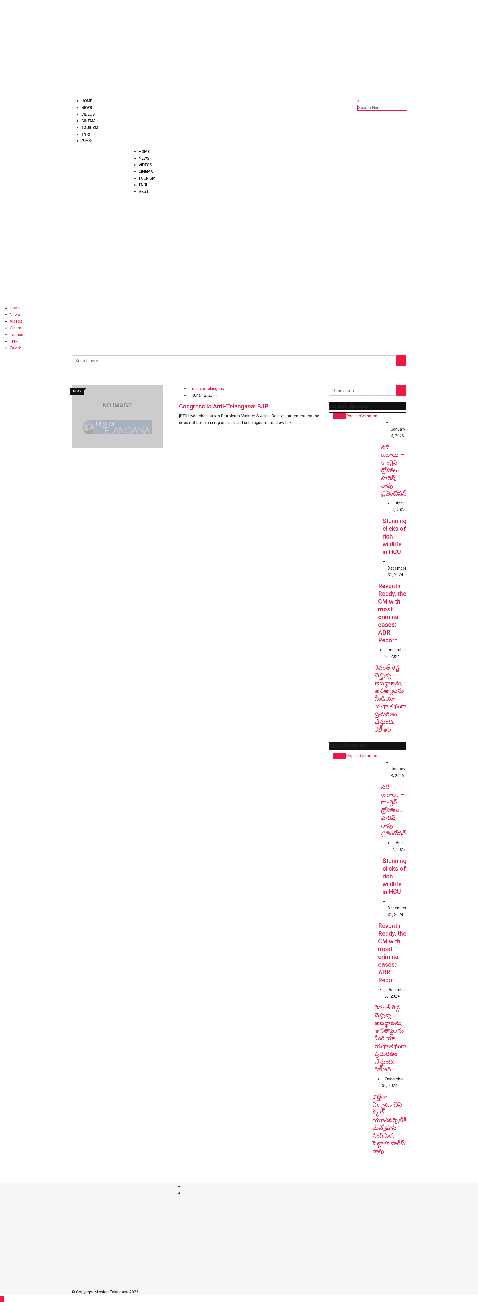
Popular (353, 415)
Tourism (89, 127)
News (86, 107)
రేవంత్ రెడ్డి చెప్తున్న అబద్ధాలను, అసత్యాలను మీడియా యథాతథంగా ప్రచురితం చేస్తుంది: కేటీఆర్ (390, 698)
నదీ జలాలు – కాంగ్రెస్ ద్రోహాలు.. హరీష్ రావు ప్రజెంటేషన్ (393, 470)
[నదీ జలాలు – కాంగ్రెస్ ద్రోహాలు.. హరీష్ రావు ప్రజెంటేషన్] (355, 445)
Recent (339, 415)
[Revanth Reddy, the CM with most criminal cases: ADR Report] (353, 582)
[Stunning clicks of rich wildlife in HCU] (356, 526)
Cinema (88, 121)
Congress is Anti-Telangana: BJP (223, 406)
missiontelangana (208, 388)
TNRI (85, 134)
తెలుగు (86, 141)
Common (368, 415)
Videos (88, 114)
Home (86, 101)
